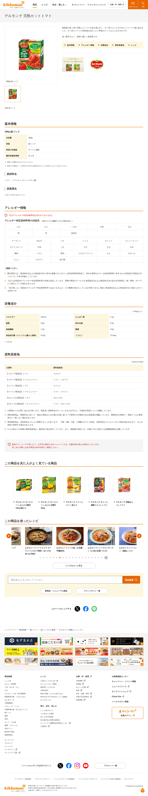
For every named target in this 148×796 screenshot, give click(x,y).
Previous (8, 536)
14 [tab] (82, 557)
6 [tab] (56, 557)
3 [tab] (46, 557)
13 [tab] (79, 557)
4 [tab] (50, 557)
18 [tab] (95, 557)
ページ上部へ (143, 790)
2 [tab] (43, 557)
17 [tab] (92, 557)
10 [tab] (69, 557)
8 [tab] (63, 557)
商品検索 (129, 580)
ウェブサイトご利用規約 (23, 779)
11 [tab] (72, 557)
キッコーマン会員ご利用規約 (111, 779)
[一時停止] (106, 557)
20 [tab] (101, 557)
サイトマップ (128, 779)
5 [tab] (53, 557)
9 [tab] (66, 557)
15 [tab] (85, 557)
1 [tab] (40, 557)
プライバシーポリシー (42, 779)
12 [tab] (76, 557)
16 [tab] (88, 557)
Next (139, 536)
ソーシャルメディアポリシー (88, 779)
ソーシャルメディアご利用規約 (63, 779)
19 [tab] (98, 557)
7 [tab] (59, 557)
